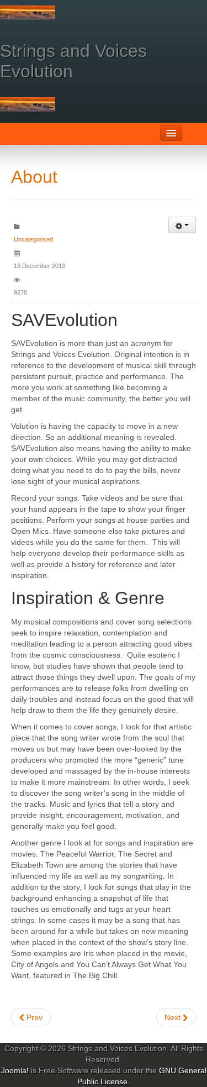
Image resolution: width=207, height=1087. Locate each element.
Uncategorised (33, 239)
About (34, 177)
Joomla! (15, 1070)
